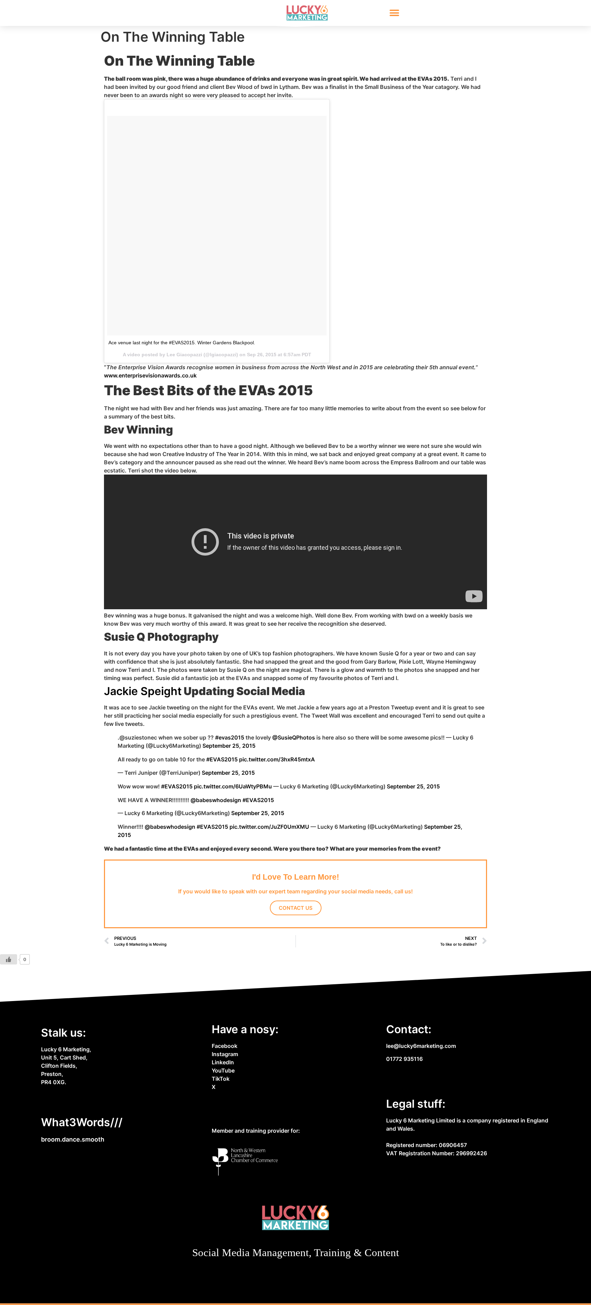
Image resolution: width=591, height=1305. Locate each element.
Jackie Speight (143, 691)
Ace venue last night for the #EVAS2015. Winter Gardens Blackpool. (181, 342)
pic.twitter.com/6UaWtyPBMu (233, 786)
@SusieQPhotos (293, 737)
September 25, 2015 (228, 745)
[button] (394, 13)
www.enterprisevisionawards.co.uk (150, 375)
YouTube (223, 1070)
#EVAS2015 (222, 759)
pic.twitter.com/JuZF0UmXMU (269, 826)
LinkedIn (223, 1062)
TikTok (220, 1078)
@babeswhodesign (216, 800)
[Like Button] (8, 959)
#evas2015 (229, 737)
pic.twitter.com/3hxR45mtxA (277, 759)
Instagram (225, 1054)
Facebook (224, 1045)
